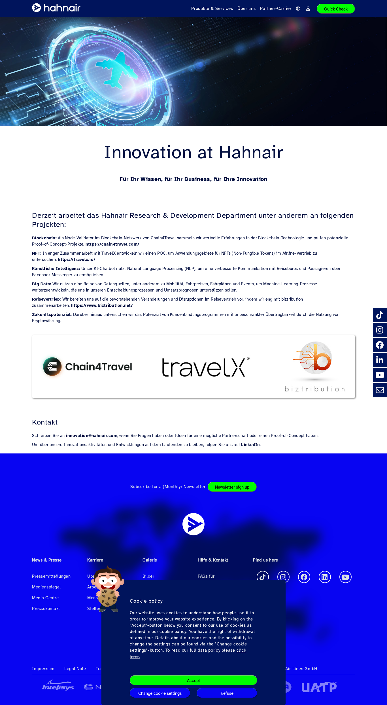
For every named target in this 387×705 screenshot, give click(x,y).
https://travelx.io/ (76, 259)
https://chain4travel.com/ (112, 244)
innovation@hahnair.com (91, 435)
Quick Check (336, 9)
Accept (193, 680)
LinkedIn (250, 444)
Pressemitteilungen (51, 576)
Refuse (227, 693)
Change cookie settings (160, 693)
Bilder (148, 576)
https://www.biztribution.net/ (102, 305)
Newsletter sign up (232, 487)
